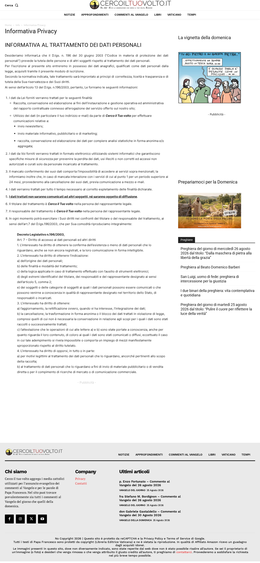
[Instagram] (20, 519)
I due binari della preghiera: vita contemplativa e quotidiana (218, 292)
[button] (12, 5)
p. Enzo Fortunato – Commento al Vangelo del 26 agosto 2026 (144, 483)
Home (8, 25)
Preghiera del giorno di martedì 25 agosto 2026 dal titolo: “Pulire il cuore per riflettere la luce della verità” (216, 309)
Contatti (81, 483)
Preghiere (187, 239)
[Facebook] (9, 519)
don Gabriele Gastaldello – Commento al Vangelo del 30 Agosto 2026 (150, 513)
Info (18, 25)
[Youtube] (42, 519)
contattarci (184, 552)
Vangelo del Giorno (132, 490)
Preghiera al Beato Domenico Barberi (210, 267)
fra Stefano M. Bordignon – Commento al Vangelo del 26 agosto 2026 (150, 498)
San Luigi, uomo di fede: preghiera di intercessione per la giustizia (210, 279)
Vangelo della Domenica (135, 520)
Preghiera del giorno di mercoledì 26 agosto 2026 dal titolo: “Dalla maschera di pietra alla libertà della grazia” (216, 253)
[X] (31, 519)
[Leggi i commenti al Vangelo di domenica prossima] (209, 227)
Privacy (80, 479)
